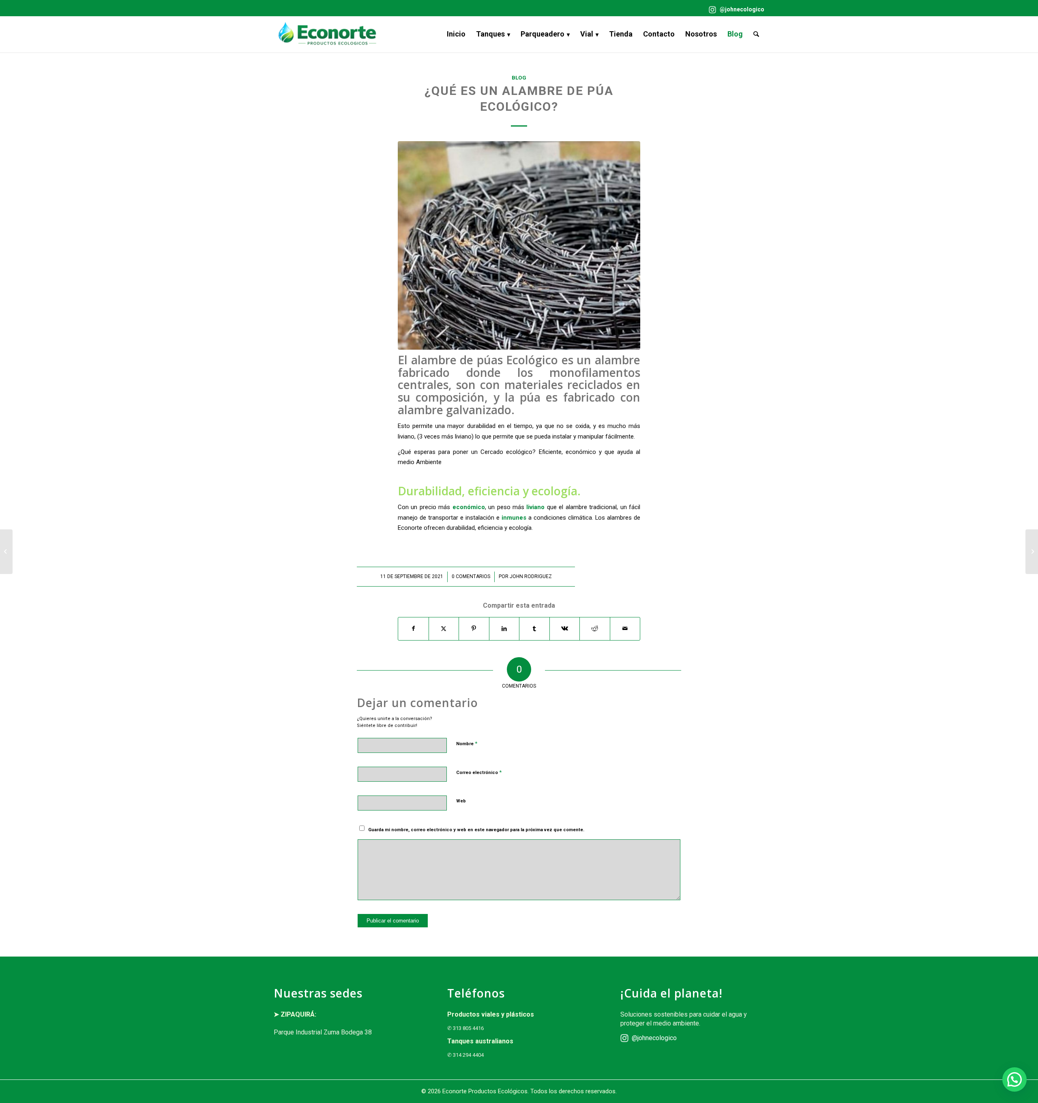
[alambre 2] (519, 245)
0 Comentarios (471, 576)
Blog (519, 78)
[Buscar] (756, 34)
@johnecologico (741, 9)
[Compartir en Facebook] (413, 628)
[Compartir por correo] (625, 628)
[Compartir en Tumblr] (534, 628)
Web (461, 801)
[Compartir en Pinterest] (474, 628)
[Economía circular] (6, 551)
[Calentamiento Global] (1031, 551)
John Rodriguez (531, 576)
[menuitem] (734, 9)
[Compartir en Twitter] (444, 628)
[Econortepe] (327, 34)
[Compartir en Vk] (565, 628)
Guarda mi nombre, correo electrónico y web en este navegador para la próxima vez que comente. (476, 829)
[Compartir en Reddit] (595, 628)
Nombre (466, 743)
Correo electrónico (479, 772)
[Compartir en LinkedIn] (504, 628)
